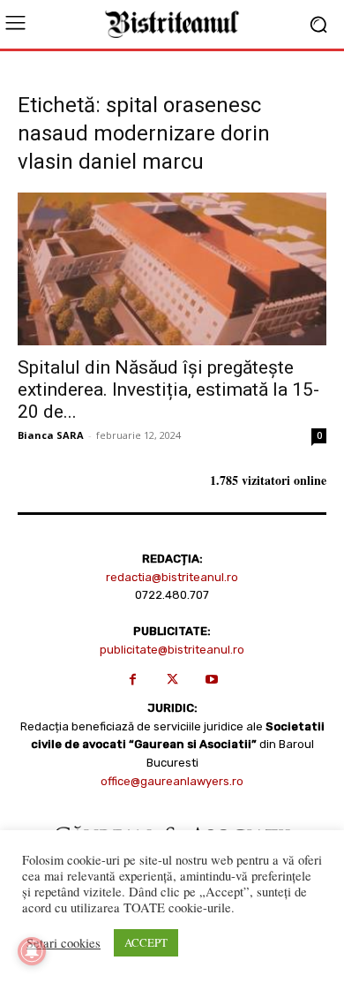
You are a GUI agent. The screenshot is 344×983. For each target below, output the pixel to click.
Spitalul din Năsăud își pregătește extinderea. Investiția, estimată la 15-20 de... (168, 389)
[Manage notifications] (32, 951)
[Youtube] (212, 679)
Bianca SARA (51, 435)
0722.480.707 (172, 594)
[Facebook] (132, 679)
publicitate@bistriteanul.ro (172, 649)
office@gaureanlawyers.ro (172, 781)
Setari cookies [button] (63, 943)
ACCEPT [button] (146, 942)
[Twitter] (172, 679)
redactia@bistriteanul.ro (172, 577)
